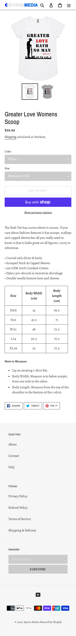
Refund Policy (18, 507)
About (12, 444)
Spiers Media (31, 622)
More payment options (38, 212)
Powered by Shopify (50, 622)
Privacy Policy (17, 496)
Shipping (10, 137)
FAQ (11, 467)
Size (7, 168)
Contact (13, 455)
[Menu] (68, 4)
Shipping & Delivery (22, 530)
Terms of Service (19, 519)
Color (8, 151)
